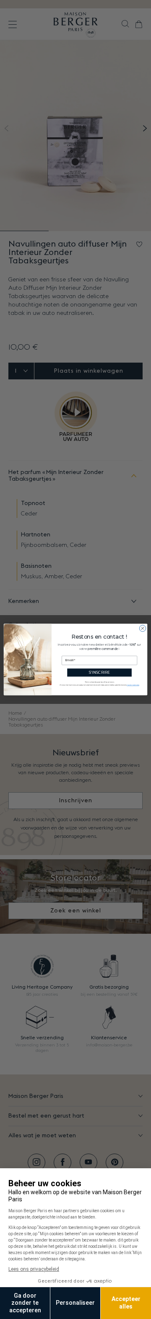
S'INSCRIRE (99, 672)
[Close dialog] (142, 628)
